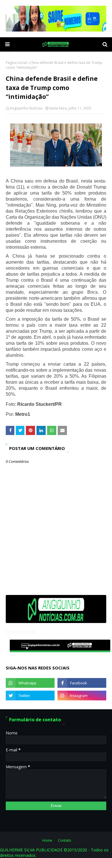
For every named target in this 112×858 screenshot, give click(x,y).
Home (47, 840)
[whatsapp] (30, 683)
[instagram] (81, 695)
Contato (64, 840)
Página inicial (16, 62)
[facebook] (81, 683)
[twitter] (30, 695)
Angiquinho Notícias (26, 108)
